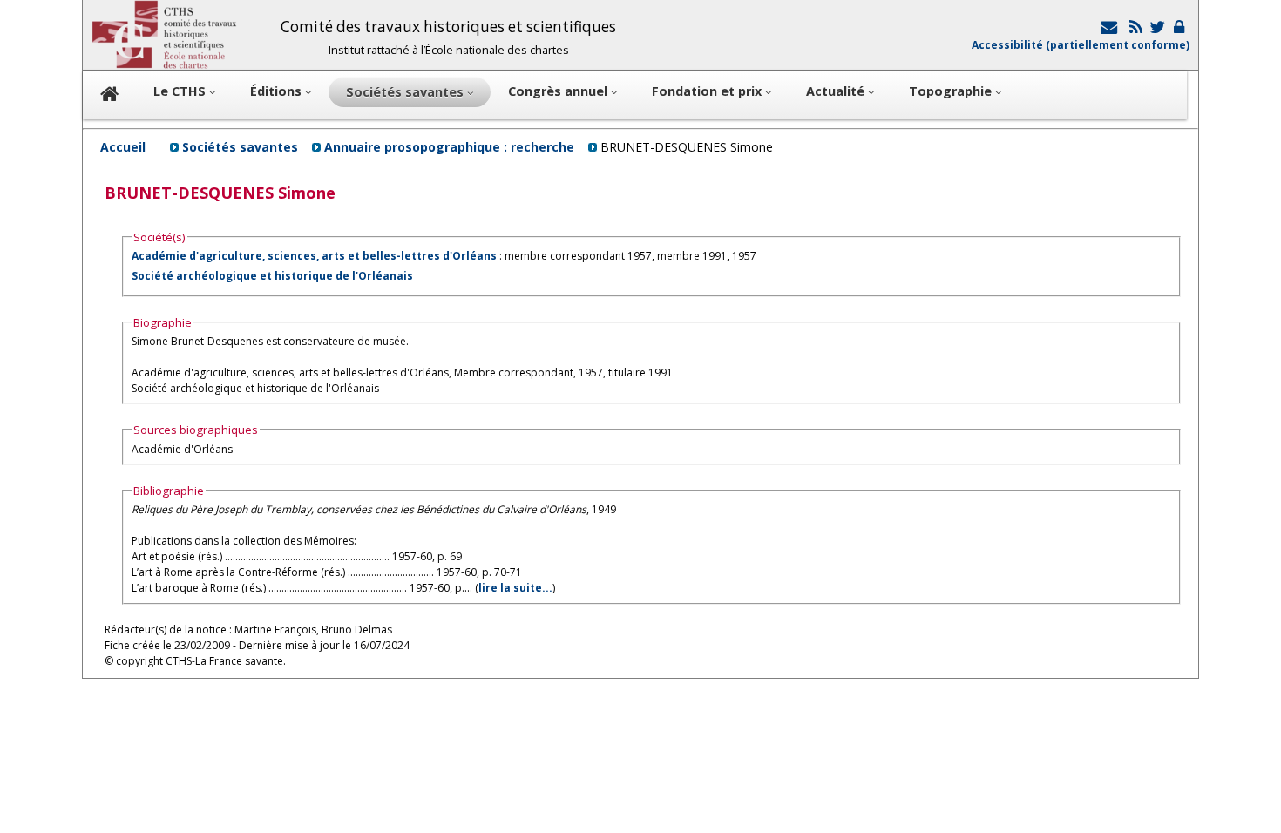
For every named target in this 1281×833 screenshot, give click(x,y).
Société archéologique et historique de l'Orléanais (272, 275)
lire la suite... (515, 587)
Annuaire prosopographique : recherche (449, 147)
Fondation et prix (708, 91)
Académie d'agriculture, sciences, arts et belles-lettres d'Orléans (314, 255)
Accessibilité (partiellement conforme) (1081, 44)
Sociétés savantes (240, 147)
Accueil (123, 147)
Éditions (277, 91)
